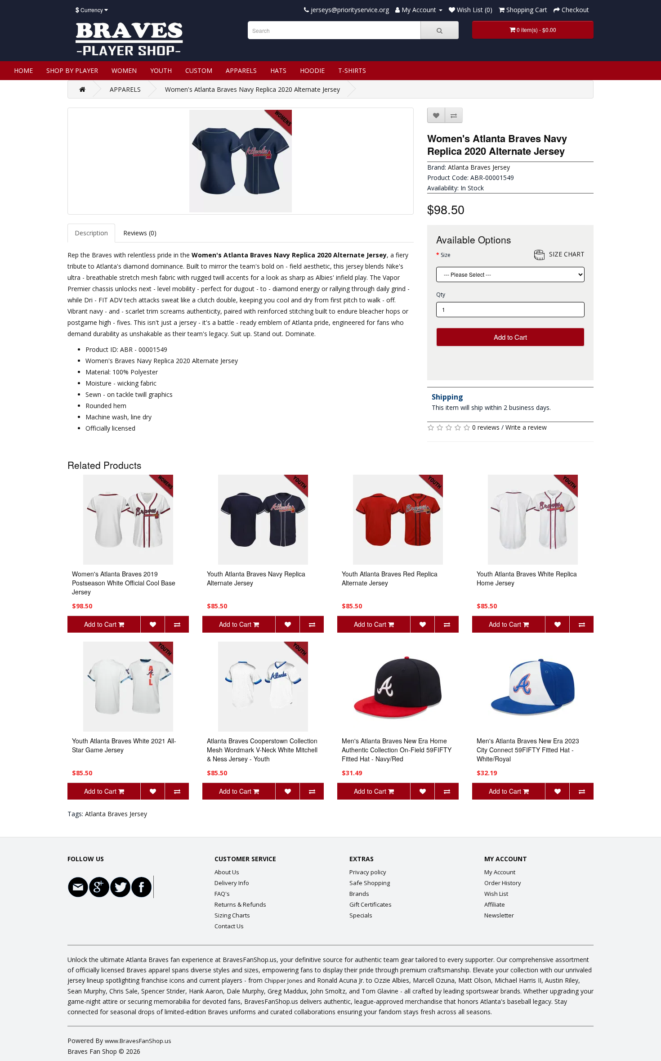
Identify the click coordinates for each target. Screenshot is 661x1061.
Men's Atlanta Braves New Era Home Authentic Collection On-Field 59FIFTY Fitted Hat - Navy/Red (396, 749)
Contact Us (229, 926)
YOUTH (161, 70)
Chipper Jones (283, 980)
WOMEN (124, 70)
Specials (360, 915)
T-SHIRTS (352, 70)
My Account (499, 872)
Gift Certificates (370, 904)
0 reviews (486, 427)
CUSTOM (198, 70)
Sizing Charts (232, 915)
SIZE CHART (567, 254)
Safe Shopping (369, 883)
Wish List (496, 894)
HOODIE (312, 70)
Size (446, 255)
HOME (23, 70)
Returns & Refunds (240, 904)
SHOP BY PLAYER (72, 70)
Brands (359, 894)
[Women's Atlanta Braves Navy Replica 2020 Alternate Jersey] (240, 161)
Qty (440, 294)
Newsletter (499, 915)
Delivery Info (231, 883)
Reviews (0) (139, 233)
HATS (278, 70)
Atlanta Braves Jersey (479, 167)
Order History (502, 883)
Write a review (526, 427)
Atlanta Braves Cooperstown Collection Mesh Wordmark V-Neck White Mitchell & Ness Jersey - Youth (262, 749)
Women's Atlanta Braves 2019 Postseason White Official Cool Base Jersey (123, 582)
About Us (226, 872)
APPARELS (241, 70)
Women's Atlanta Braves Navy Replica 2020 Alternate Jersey (252, 89)
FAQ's (222, 894)
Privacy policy (367, 872)
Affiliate (494, 904)
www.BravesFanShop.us (138, 1041)
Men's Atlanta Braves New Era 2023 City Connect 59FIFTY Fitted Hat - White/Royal (528, 749)
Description (91, 233)
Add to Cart (510, 337)
